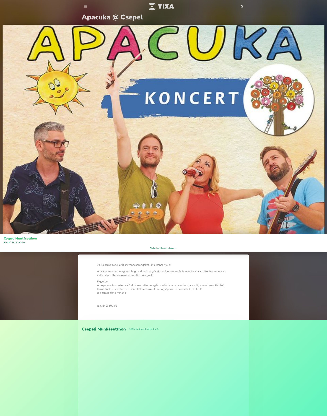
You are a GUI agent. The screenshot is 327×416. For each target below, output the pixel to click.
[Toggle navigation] (85, 6)
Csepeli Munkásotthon (20, 238)
